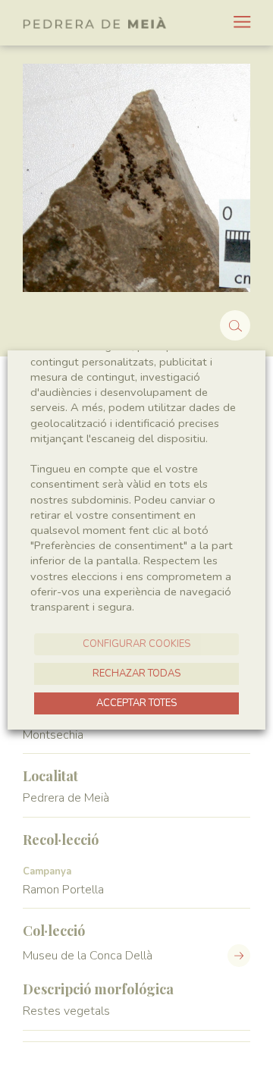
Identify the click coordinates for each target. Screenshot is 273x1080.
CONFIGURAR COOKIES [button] (136, 644)
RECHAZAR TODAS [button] (136, 673)
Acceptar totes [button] (136, 703)
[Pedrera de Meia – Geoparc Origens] (95, 23)
